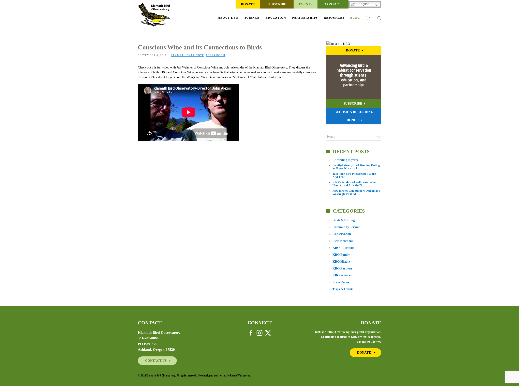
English (363, 4)
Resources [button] (334, 17)
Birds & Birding (343, 220)
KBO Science (341, 275)
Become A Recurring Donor (354, 116)
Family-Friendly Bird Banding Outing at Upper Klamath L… (356, 167)
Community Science (346, 227)
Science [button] (252, 17)
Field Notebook (343, 241)
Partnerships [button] (305, 17)
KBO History (341, 261)
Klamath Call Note (187, 55)
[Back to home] (154, 14)
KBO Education (343, 247)
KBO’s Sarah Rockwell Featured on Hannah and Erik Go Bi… (354, 184)
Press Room (215, 55)
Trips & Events (342, 289)
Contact (333, 4)
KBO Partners (342, 268)
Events (305, 4)
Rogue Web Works (240, 375)
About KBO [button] (228, 17)
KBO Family (341, 254)
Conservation (341, 234)
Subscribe (276, 4)
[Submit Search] (379, 137)
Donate (248, 4)
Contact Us (156, 360)
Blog (355, 17)
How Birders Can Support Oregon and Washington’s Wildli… (356, 192)
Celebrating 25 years (345, 159)
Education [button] (276, 17)
